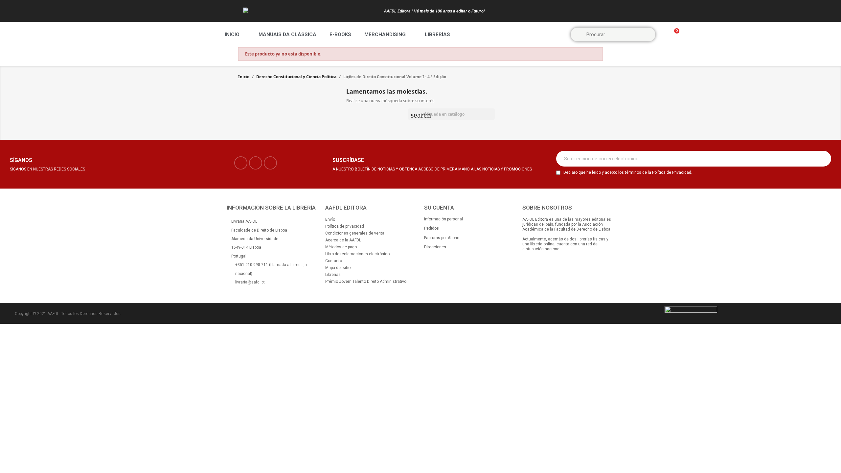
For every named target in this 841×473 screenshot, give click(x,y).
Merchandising (385, 34)
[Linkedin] (270, 162)
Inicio (232, 34)
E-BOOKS (340, 34)
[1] (822, 159)
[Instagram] (255, 162)
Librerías (437, 34)
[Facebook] (240, 162)
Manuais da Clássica (287, 34)
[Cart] (674, 35)
